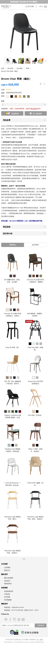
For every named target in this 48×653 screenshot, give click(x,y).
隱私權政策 (8, 583)
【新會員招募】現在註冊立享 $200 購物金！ (24, 2)
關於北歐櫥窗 (8, 578)
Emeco (8, 89)
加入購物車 (37, 114)
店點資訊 (7, 581)
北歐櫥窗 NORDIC (6, 6)
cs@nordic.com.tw (18, 607)
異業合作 (7, 570)
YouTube (23, 619)
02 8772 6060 (16, 610)
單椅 (27, 68)
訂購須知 (7, 594)
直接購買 (15, 114)
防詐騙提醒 (8, 600)
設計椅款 (20, 68)
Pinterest (18, 619)
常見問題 (7, 597)
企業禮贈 (7, 567)
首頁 (2, 68)
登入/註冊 (30, 6)
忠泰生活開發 (29, 632)
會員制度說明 (8, 591)
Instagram (14, 619)
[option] (24, 32)
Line (6, 619)
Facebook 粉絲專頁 (10, 619)
